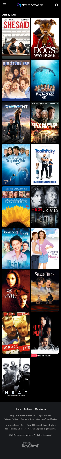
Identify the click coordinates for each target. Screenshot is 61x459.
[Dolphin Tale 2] (45, 80)
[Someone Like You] (16, 248)
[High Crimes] (45, 206)
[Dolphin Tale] (16, 164)
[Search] (56, 5)
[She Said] (16, 38)
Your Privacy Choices (15, 428)
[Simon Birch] (45, 290)
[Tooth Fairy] (45, 164)
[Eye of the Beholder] (16, 290)
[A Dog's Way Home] (45, 38)
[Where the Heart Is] (45, 248)
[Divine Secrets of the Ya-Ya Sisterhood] (16, 206)
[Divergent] (16, 122)
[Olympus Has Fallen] (45, 122)
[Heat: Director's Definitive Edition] (16, 378)
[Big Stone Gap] (16, 80)
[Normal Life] (16, 333)
